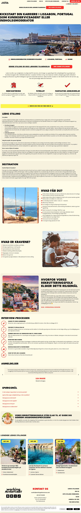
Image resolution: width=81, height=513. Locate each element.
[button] (2, 374)
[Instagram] (15, 496)
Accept (76, 509)
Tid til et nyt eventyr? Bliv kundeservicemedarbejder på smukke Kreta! (11, 467)
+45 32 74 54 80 (40, 495)
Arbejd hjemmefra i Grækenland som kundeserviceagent (66, 466)
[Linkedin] (11, 496)
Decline (69, 509)
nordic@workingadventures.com (40, 492)
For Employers (74, 502)
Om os (41, 1)
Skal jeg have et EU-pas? (9, 403)
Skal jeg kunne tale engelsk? (10, 400)
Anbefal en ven (75, 1)
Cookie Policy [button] (17, 509)
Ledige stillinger (32, 1)
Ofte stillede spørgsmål (52, 1)
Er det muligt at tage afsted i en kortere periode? (15, 392)
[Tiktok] (19, 496)
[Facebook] (7, 496)
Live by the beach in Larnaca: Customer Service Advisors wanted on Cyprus (40, 467)
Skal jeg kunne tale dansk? (9, 398)
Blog (77, 496)
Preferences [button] (43, 509)
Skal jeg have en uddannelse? (10, 406)
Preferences (62, 509)
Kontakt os (65, 1)
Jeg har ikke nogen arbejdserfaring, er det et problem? (16, 395)
